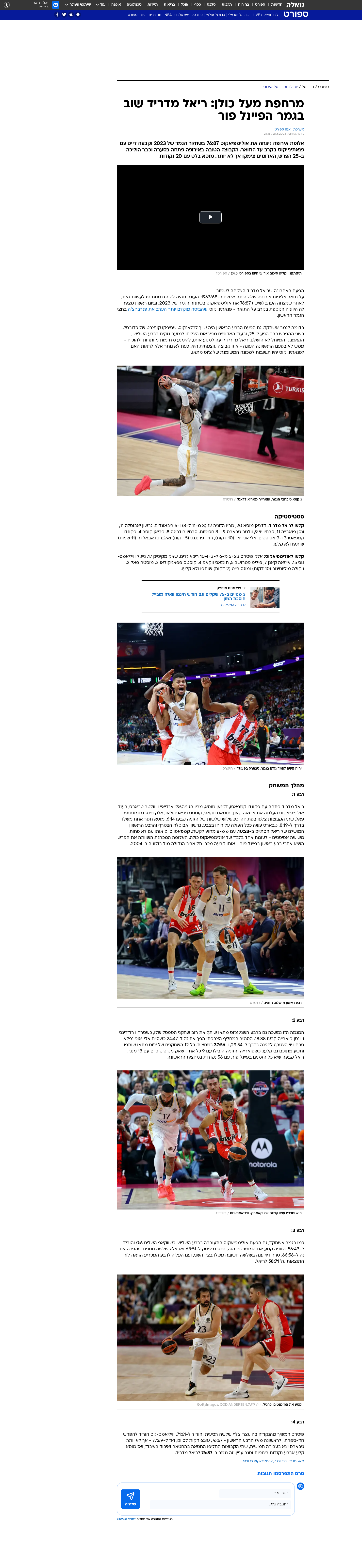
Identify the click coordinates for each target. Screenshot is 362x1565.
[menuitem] (273, 5)
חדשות (276, 5)
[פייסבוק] (57, 15)
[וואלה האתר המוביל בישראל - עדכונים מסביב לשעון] (295, 4)
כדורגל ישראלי (238, 15)
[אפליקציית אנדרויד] (78, 15)
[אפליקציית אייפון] (71, 15)
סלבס (211, 5)
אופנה (116, 5)
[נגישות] (7, 5)
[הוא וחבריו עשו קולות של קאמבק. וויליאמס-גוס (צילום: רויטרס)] (210, 1144)
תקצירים (155, 15)
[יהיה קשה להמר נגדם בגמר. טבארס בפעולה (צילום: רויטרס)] (210, 698)
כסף (197, 5)
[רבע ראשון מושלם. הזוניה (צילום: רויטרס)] (210, 932)
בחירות (243, 5)
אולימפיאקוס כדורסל (257, 1461)
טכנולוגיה (134, 5)
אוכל (184, 5)
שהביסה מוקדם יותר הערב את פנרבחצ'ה (167, 309)
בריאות (169, 5)
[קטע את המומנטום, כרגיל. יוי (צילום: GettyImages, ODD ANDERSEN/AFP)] (210, 1342)
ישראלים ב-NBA (177, 15)
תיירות (153, 5)
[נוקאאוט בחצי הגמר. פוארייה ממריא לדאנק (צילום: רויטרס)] (210, 435)
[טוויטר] (64, 15)
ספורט (260, 5)
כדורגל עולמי (215, 15)
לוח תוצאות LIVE (265, 15)
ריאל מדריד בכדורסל (289, 1461)
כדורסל (197, 15)
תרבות (227, 5)
